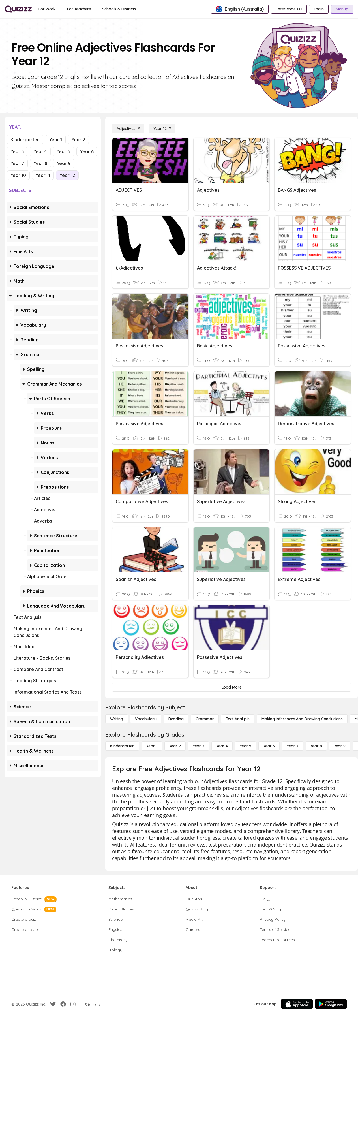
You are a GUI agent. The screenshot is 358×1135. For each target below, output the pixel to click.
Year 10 (18, 175)
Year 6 (87, 151)
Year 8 (40, 163)
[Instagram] (73, 1004)
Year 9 (63, 163)
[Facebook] (63, 1004)
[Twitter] (53, 1004)
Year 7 (17, 163)
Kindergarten (25, 139)
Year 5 (63, 151)
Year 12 (67, 175)
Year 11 (43, 175)
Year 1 (55, 139)
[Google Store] (331, 1004)
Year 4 (40, 151)
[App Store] (297, 1004)
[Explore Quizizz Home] (18, 9)
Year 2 (78, 139)
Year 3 (17, 151)
